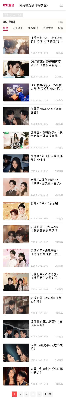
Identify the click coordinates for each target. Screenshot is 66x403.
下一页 (48, 394)
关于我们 (18, 28)
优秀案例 (33, 28)
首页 (6, 15)
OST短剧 (17, 15)
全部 (5, 28)
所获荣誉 (48, 28)
